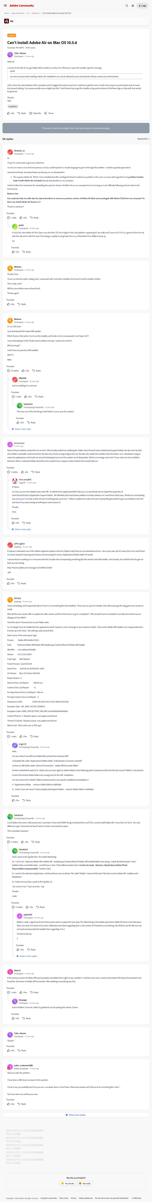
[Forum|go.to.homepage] (22, 5)
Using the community (49, 1198)
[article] (76, 184)
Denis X (17, 970)
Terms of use (63, 1198)
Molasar (17, 266)
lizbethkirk (28, 404)
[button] (5, 6)
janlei (21, 225)
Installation (13, 106)
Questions (35, 13)
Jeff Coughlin (19, 543)
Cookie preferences (86, 1198)
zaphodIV (28, 914)
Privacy (73, 1198)
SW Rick (17, 598)
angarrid (22, 744)
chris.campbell (25, 479)
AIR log (19, 498)
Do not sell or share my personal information (112, 1198)
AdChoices (137, 1198)
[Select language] (132, 5)
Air (28, 13)
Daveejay (23, 1000)
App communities (18, 13)
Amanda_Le (19, 150)
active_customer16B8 (23, 1065)
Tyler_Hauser (20, 53)
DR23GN (22, 378)
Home (6, 13)
